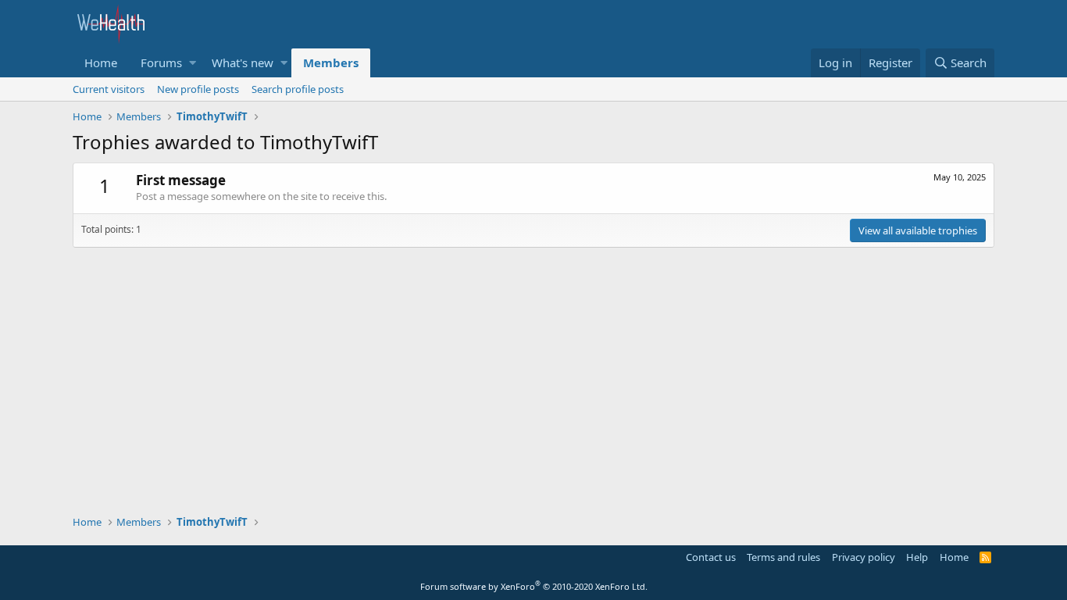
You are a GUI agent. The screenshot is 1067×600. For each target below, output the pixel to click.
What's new (242, 62)
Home (100, 62)
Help (917, 557)
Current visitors (109, 89)
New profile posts (198, 89)
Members (331, 62)
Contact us (711, 557)
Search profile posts (298, 89)
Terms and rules (783, 557)
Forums (161, 62)
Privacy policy (863, 557)
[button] (192, 62)
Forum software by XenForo (534, 586)
